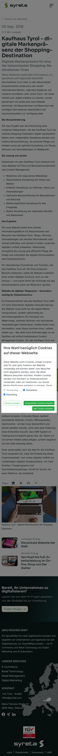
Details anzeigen (12, 403)
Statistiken (31, 390)
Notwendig (12, 390)
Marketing (11, 394)
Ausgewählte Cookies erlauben (39, 403)
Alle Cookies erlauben (43, 408)
